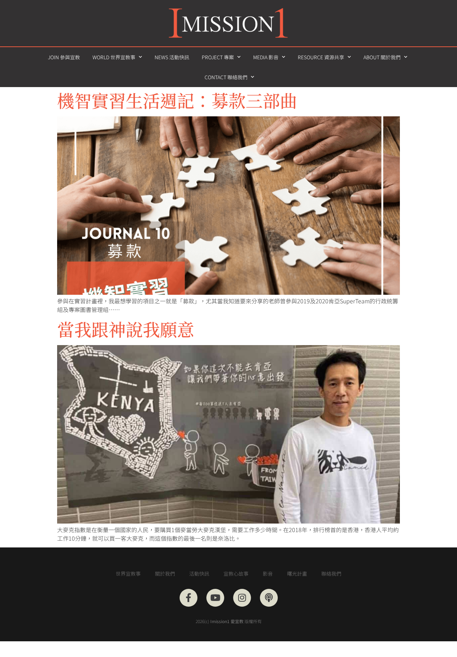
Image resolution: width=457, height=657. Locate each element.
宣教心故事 (236, 573)
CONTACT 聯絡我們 (226, 77)
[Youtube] (215, 598)
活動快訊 (199, 573)
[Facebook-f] (188, 598)
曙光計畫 (297, 573)
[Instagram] (242, 598)
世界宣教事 (128, 573)
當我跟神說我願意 (125, 329)
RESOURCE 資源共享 (321, 57)
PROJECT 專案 (218, 57)
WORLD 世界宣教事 (113, 57)
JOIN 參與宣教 (64, 57)
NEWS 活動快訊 (172, 57)
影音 (268, 573)
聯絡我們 (331, 573)
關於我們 (165, 573)
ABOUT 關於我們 (382, 57)
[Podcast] (269, 598)
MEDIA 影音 (265, 57)
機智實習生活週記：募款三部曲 (177, 100)
